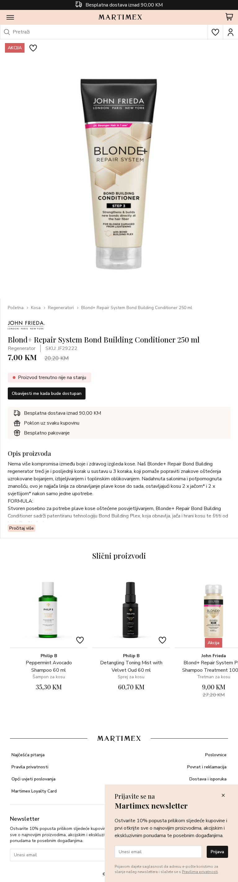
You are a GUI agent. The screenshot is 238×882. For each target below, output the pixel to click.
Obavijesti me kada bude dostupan (47, 393)
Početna (16, 308)
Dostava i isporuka (208, 779)
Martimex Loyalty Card (34, 791)
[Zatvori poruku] (223, 796)
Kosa (36, 308)
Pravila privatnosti (29, 767)
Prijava (217, 852)
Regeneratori (61, 308)
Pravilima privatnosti (200, 871)
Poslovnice (216, 755)
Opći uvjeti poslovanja (33, 779)
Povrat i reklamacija (207, 767)
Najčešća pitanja (28, 755)
